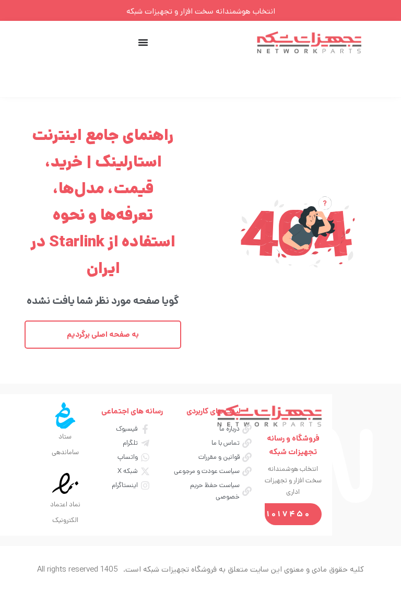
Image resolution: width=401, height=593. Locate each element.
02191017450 (277, 513)
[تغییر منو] (143, 42)
